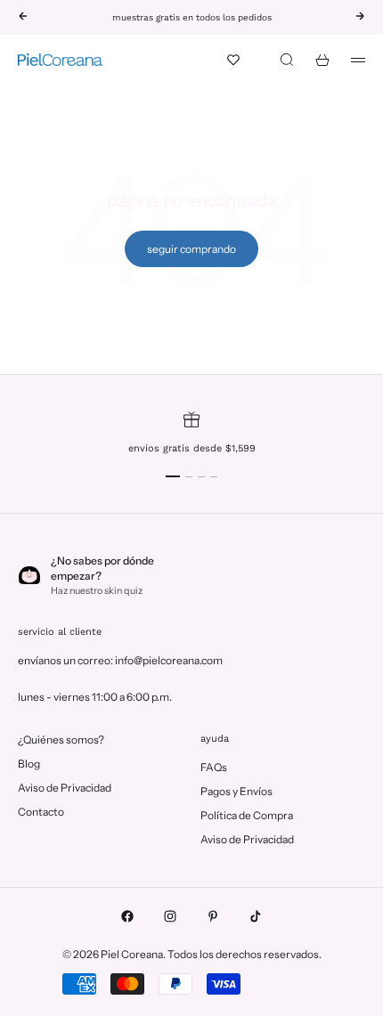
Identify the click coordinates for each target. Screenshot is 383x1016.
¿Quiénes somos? (61, 739)
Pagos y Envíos (236, 791)
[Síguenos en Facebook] (127, 916)
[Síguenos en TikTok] (256, 916)
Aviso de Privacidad (64, 787)
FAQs (213, 767)
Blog (29, 763)
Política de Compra (246, 815)
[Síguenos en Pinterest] (213, 916)
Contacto (41, 811)
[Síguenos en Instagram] (170, 916)
